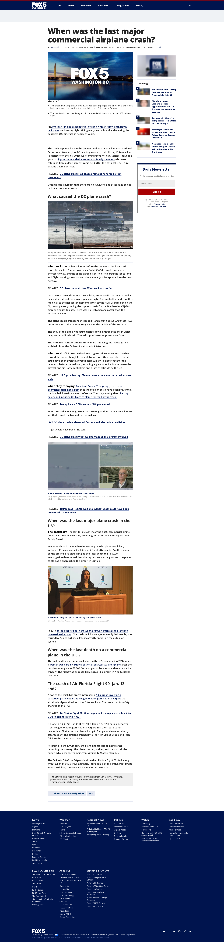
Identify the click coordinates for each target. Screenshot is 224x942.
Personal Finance (39, 857)
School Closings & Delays (70, 833)
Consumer (36, 851)
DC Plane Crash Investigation (82, 47)
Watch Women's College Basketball (97, 898)
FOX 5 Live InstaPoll (68, 874)
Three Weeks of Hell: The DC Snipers (42, 900)
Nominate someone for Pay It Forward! (179, 834)
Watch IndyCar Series (95, 889)
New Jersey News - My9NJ (98, 834)
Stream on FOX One (98, 870)
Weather (65, 819)
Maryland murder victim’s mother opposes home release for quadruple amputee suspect (163, 106)
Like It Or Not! (38, 880)
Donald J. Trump (121, 839)
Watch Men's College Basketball (95, 893)
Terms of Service (158, 206)
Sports (35, 844)
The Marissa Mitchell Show (43, 874)
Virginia (35, 826)
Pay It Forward (175, 830)
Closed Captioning (67, 917)
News (35, 819)
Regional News (95, 819)
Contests (63, 901)
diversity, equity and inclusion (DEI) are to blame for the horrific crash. (88, 395)
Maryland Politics (121, 826)
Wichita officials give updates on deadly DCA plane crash (74, 617)
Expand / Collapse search (190, 6)
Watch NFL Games (95, 874)
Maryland (36, 830)
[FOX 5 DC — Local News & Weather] (40, 5)
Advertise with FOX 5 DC (70, 877)
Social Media (65, 898)
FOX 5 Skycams (66, 826)
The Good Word (39, 896)
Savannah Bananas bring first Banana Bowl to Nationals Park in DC (164, 92)
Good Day (174, 819)
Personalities (65, 889)
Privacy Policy (160, 204)
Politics (118, 819)
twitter (174, 931)
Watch (145, 819)
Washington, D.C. (39, 823)
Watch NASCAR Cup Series (98, 886)
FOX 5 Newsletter (67, 892)
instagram (179, 931)
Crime (34, 841)
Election (117, 833)
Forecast (63, 823)
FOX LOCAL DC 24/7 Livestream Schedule (150, 839)
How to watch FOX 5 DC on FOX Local (151, 834)
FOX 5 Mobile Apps (67, 895)
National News (38, 838)
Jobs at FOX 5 (65, 914)
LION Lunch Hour (176, 823)
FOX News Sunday (40, 860)
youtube (164, 931)
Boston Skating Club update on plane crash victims (72, 493)
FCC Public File (66, 904)
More (139, 5)
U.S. (91, 793)
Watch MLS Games (95, 906)
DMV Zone (36, 877)
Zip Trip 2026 (174, 838)
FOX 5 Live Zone (39, 893)
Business (36, 847)
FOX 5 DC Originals (43, 870)
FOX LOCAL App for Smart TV (71, 881)
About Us (65, 870)
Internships (64, 911)
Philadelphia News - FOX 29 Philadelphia (98, 830)
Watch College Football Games (96, 878)
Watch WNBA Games (96, 903)
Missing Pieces (38, 904)
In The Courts (38, 890)
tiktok (185, 931)
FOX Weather (65, 839)
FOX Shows (146, 830)
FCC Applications (67, 908)
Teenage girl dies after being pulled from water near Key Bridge (164, 121)
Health (35, 854)
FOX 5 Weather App (68, 836)
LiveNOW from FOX (149, 826)
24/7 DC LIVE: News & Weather (41, 834)
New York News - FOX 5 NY (97, 824)
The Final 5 (36, 883)
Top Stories (37, 863)
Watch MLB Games (95, 883)
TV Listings (145, 823)
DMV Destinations (176, 826)
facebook (169, 931)
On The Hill (36, 887)
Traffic (62, 830)
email (190, 931)
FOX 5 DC (66, 47)
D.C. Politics (119, 823)
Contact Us (64, 886)
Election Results (120, 836)
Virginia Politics (120, 830)
